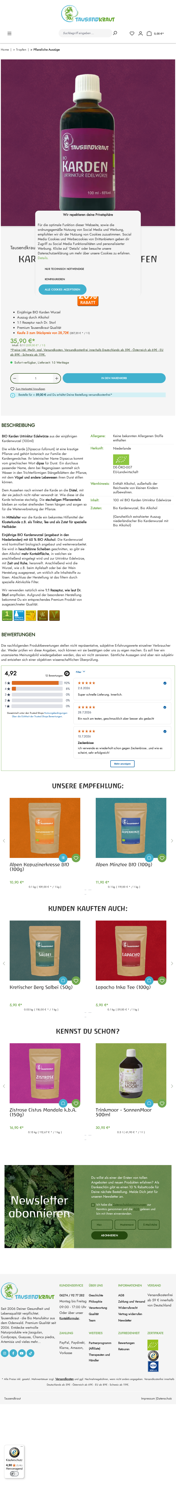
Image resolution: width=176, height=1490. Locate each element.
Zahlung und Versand (131, 1301)
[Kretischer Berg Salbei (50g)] (45, 951)
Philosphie (95, 1301)
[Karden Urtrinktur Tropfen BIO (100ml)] (88, 142)
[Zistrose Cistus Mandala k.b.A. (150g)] (45, 1073)
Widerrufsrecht (127, 1308)
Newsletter (125, 1320)
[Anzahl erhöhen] (57, 378)
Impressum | (149, 1398)
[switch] (14, 1473)
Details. (43, 258)
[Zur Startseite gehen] (88, 13)
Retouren (123, 1349)
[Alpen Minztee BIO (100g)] (131, 828)
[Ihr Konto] (140, 33)
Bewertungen (126, 1343)
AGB (136, 1209)
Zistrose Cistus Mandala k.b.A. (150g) (43, 1112)
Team (92, 1320)
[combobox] (85, 33)
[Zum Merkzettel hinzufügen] (76, 858)
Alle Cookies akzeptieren (62, 289)
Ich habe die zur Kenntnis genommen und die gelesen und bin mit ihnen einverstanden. (125, 1209)
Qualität (94, 1314)
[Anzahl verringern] (14, 378)
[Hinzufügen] (149, 858)
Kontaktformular (69, 1318)
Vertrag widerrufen (130, 1314)
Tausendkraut (12, 1398)
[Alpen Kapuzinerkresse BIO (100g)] (45, 828)
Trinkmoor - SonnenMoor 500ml (124, 1112)
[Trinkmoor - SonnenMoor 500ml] (131, 1073)
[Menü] (9, 33)
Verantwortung (98, 1308)
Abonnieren (109, 1235)
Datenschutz (164, 1398)
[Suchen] (114, 33)
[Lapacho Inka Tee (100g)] (131, 951)
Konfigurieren (55, 279)
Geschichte (96, 1295)
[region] (88, 142)
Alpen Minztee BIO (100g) (124, 864)
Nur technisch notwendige (64, 269)
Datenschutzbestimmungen (129, 1204)
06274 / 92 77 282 (71, 1295)
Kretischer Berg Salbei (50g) (41, 987)
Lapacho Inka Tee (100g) (123, 987)
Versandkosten (64, 1379)
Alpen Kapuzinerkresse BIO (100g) (39, 867)
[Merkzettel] (133, 33)
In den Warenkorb (114, 378)
